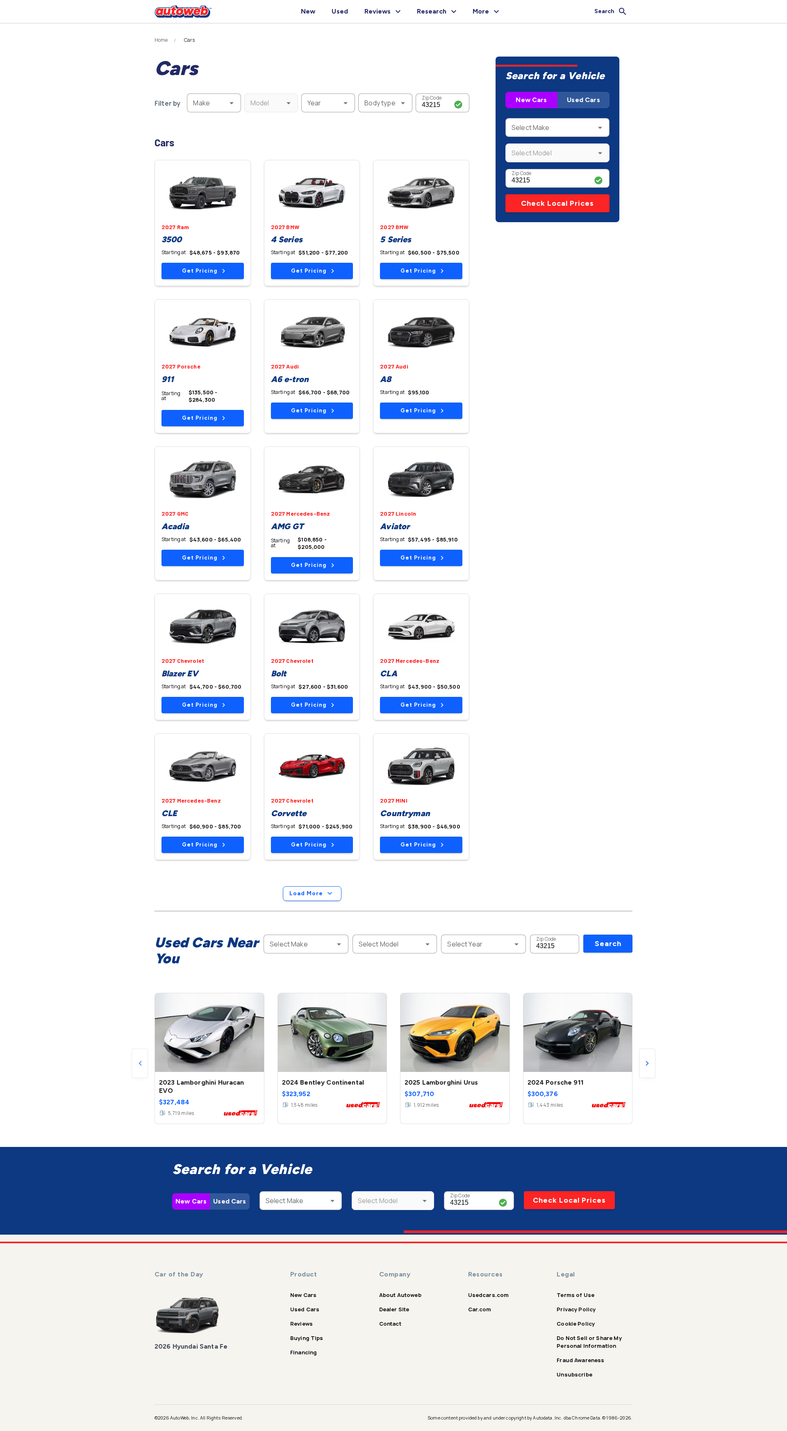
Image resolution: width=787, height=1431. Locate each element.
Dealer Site (394, 1309)
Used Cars (583, 100)
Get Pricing (199, 271)
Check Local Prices (557, 203)
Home (161, 40)
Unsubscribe (574, 1374)
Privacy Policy (576, 1309)
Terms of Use (575, 1295)
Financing (303, 1352)
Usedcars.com (488, 1295)
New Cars (531, 100)
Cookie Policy (576, 1323)
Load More (306, 893)
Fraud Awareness (580, 1360)
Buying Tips (306, 1338)
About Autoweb (400, 1295)
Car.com (479, 1309)
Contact (390, 1323)
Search (608, 943)
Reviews (301, 1323)
